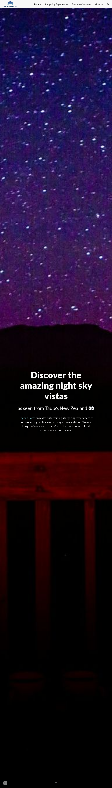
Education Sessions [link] (81, 4)
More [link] (97, 4)
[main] (56, 391)
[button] (108, 4)
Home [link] (37, 4)
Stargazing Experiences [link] (56, 4)
